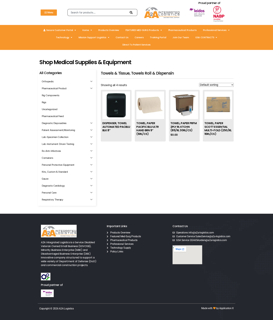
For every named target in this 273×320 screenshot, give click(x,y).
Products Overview (108, 30)
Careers (139, 37)
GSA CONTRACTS (204, 37)
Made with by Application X (217, 308)
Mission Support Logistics (92, 37)
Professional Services (215, 30)
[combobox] (97, 12)
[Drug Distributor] (221, 14)
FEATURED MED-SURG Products (142, 30)
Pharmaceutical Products (182, 30)
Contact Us (122, 37)
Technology (62, 37)
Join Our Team (181, 37)
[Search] (132, 12)
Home (85, 30)
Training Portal (158, 37)
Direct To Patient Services (136, 44)
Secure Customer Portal (59, 30)
